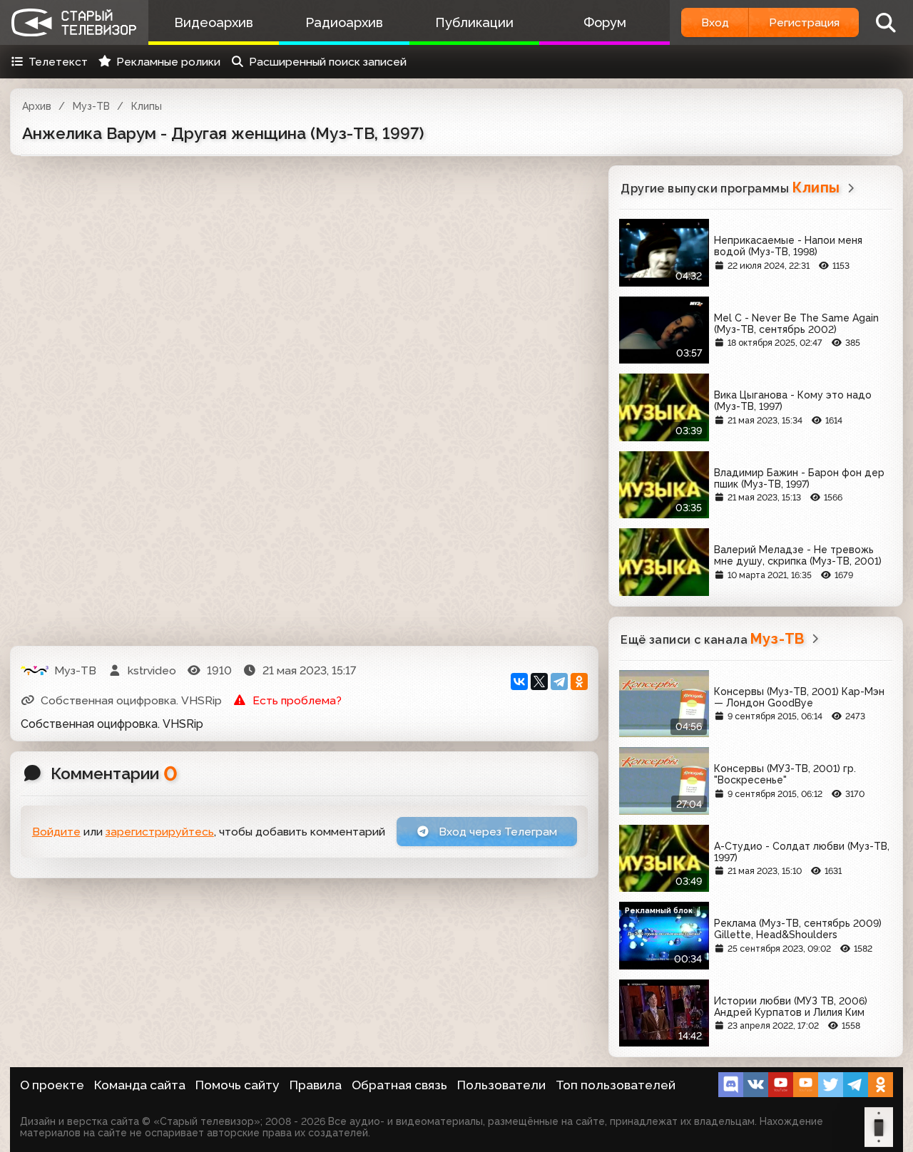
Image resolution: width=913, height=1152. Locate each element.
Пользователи (501, 1085)
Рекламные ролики (168, 61)
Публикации (474, 22)
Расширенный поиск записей (328, 61)
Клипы (146, 106)
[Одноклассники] (579, 681)
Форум (604, 22)
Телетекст (58, 61)
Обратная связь (399, 1085)
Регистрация (804, 22)
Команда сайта (139, 1085)
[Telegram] (559, 681)
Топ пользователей (615, 1085)
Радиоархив (344, 22)
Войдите (56, 831)
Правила (316, 1085)
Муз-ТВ (91, 106)
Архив (36, 106)
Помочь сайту (237, 1085)
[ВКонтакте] (519, 681)
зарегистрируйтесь (160, 831)
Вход (715, 22)
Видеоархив (213, 22)
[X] (539, 681)
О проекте (52, 1085)
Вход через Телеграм (496, 831)
